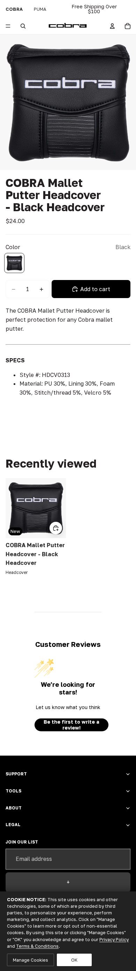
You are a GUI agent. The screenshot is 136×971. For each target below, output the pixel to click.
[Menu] (8, 26)
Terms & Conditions (37, 946)
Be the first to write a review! (71, 725)
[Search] (23, 26)
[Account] (112, 26)
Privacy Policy (114, 939)
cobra (14, 9)
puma (40, 9)
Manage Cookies (30, 960)
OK (74, 960)
